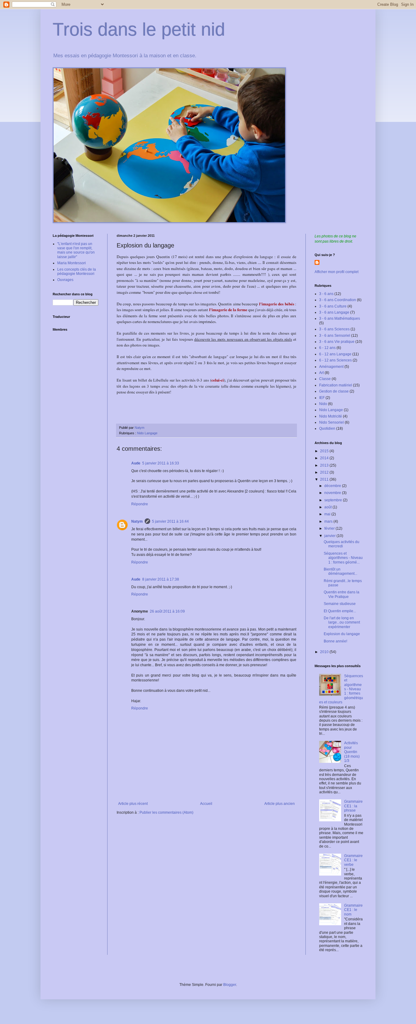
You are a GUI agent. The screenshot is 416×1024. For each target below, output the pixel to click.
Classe (325, 379)
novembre (333, 493)
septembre (333, 500)
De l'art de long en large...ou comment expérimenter (342, 622)
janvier (330, 536)
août (328, 507)
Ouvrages (65, 280)
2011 (325, 479)
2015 (325, 451)
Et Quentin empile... (340, 611)
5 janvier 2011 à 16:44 (170, 521)
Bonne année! (335, 641)
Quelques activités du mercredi (341, 544)
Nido (323, 404)
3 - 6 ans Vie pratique (336, 342)
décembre (333, 486)
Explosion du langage (342, 634)
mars (328, 521)
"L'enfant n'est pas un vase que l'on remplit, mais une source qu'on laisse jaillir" (76, 250)
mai (327, 514)
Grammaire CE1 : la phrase (353, 805)
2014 (325, 458)
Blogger (229, 985)
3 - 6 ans (326, 294)
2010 (325, 652)
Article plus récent (133, 804)
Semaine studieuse (340, 604)
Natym (137, 521)
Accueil (206, 804)
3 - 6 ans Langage (334, 312)
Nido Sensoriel (331, 422)
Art (321, 373)
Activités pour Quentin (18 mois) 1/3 (352, 752)
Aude (135, 463)
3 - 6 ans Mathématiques (339, 318)
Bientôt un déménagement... (340, 571)
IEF (322, 398)
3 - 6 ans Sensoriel (334, 335)
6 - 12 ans (327, 348)
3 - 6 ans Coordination (337, 300)
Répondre (139, 504)
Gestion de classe (334, 391)
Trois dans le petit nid (139, 29)
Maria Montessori (71, 263)
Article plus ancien (279, 804)
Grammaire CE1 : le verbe (353, 860)
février (330, 528)
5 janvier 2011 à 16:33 (160, 463)
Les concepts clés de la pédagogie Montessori (76, 271)
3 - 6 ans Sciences (334, 329)
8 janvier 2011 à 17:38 (160, 579)
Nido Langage (147, 433)
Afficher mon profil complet (336, 272)
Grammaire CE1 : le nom (353, 909)
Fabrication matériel (335, 385)
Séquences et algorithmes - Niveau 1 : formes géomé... (343, 557)
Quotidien (327, 428)
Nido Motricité (330, 416)
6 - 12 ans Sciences (335, 360)
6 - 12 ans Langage (335, 354)
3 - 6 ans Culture (333, 306)
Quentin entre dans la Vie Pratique (341, 594)
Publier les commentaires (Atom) (166, 812)
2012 (325, 472)
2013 (325, 465)
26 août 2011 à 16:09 (167, 611)
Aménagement (331, 366)
